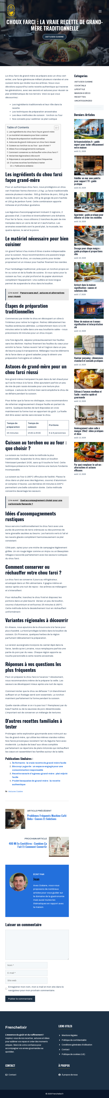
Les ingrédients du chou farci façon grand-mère (31, 132)
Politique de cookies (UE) (73, 1054)
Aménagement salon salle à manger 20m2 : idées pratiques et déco (88, 431)
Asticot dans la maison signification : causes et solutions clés (85, 287)
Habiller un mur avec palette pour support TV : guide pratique (87, 181)
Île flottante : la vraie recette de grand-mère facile (39, 763)
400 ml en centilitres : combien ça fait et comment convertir (28, 845)
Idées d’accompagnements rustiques (27, 149)
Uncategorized (83, 101)
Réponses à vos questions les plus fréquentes (30, 159)
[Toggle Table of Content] (55, 128)
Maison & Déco (82, 93)
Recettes (80, 97)
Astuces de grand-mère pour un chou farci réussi (32, 142)
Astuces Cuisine (54, 37)
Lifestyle (79, 89)
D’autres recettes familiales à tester (27, 163)
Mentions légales (69, 1035)
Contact (66, 1049)
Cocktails (80, 86)
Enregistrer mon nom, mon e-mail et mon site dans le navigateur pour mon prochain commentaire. (36, 989)
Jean (36, 879)
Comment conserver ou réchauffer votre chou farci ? (33, 152)
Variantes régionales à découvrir (24, 156)
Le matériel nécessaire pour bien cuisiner (28, 135)
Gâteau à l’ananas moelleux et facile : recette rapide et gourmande (88, 394)
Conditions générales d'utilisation (77, 1045)
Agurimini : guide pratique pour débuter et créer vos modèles (88, 216)
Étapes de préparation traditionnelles (27, 139)
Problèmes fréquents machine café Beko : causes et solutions (46, 817)
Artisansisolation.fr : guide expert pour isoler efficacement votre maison (89, 144)
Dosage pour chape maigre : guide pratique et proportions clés (88, 251)
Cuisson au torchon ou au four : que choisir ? (30, 146)
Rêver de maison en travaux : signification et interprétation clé (88, 324)
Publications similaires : (24, 166)
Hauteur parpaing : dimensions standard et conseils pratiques (88, 359)
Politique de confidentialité (74, 1040)
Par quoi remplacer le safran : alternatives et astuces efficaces (88, 467)
